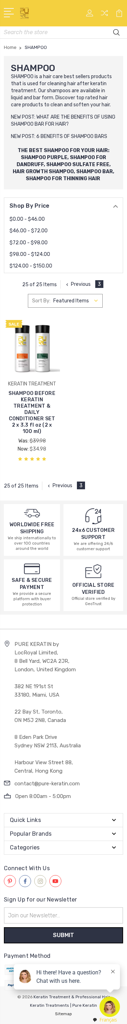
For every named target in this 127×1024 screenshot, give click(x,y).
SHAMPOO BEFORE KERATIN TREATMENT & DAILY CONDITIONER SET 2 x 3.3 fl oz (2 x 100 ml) (31, 412)
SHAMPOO (22, 77)
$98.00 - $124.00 (30, 254)
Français (108, 1020)
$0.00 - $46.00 (27, 219)
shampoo (57, 91)
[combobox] (104, 1020)
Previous (81, 284)
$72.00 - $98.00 (29, 243)
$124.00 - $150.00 (31, 266)
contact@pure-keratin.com (47, 783)
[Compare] (104, 15)
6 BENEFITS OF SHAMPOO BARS (71, 136)
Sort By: (41, 301)
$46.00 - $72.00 (29, 231)
